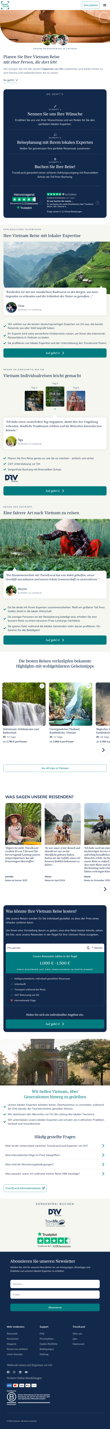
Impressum (78, 1343)
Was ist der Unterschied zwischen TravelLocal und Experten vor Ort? (46, 1145)
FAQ (42, 1333)
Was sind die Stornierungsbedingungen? (29, 1164)
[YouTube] (26, 1372)
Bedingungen (47, 1349)
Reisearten (12, 1338)
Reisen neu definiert (17, 1349)
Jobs (75, 1338)
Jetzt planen (91, 5)
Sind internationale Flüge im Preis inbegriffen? (32, 1155)
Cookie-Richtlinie (48, 1343)
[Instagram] (14, 1372)
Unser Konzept (14, 1354)
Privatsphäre (47, 1338)
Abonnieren (55, 1307)
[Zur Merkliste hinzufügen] (42, 686)
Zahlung (44, 1354)
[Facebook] (8, 1372)
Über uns (77, 1333)
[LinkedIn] (20, 1372)
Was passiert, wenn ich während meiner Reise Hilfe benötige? (42, 1173)
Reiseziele (12, 1333)
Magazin (11, 1343)
